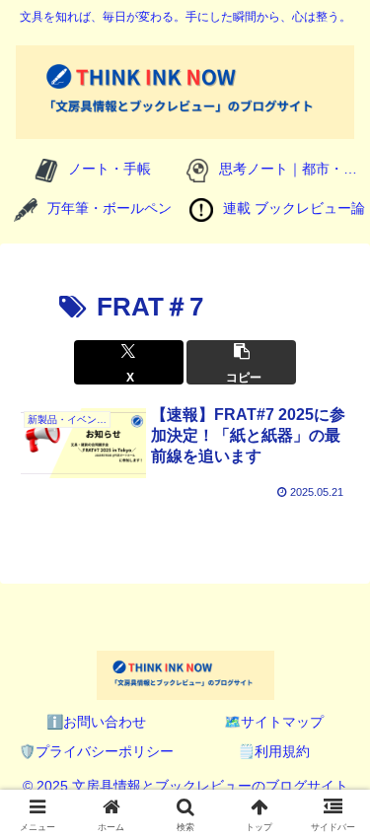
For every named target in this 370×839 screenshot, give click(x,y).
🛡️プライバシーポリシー (96, 751)
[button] (241, 362)
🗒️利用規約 (274, 751)
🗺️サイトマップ (274, 722)
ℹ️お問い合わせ (96, 722)
